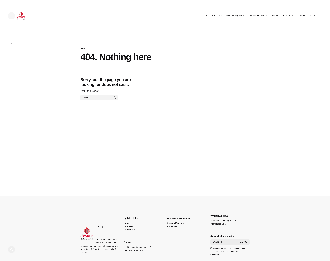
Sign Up (243, 242)
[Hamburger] (11, 15)
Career (128, 242)
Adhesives (172, 226)
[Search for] (99, 97)
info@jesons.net (218, 224)
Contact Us (129, 230)
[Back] (11, 42)
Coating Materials (175, 223)
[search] (115, 97)
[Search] (11, 249)
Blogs (83, 48)
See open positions (133, 250)
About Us (128, 226)
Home (127, 223)
